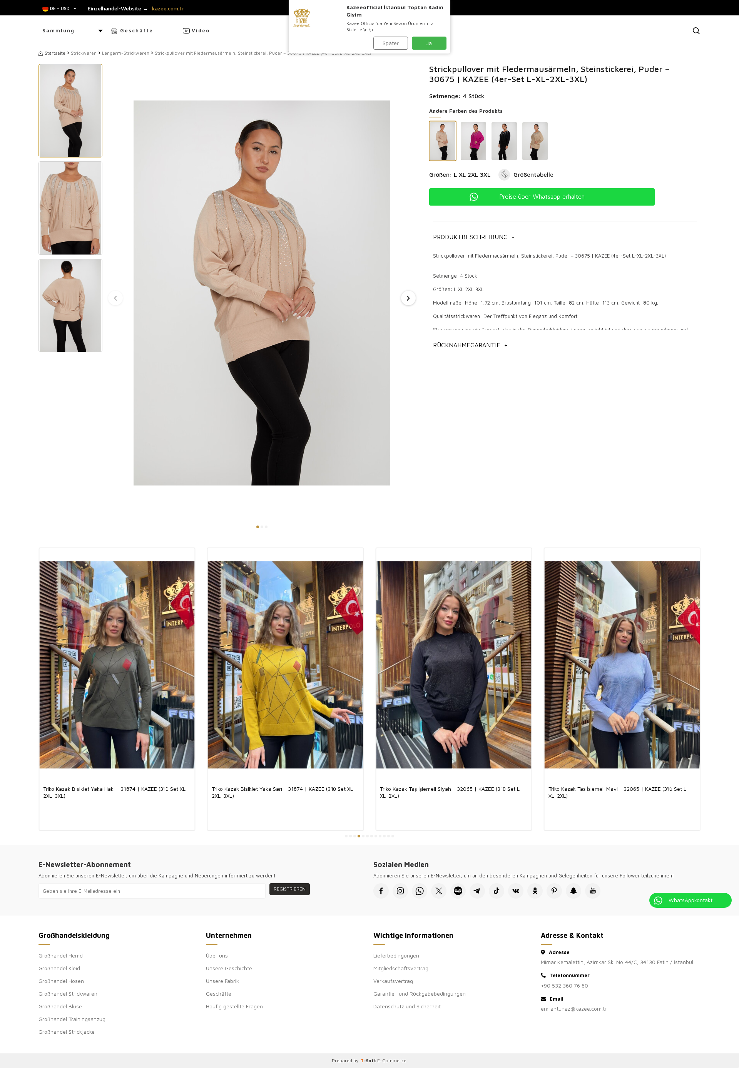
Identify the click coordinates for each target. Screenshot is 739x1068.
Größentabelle (533, 174)
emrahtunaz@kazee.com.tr (574, 1008)
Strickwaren (84, 53)
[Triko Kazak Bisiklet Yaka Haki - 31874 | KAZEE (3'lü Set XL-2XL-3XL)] (117, 664)
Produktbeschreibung (473, 236)
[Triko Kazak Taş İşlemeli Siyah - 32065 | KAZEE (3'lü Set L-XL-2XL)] (454, 664)
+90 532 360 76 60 (564, 985)
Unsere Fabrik (222, 981)
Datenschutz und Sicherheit (407, 1006)
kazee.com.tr (168, 8)
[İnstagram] (400, 891)
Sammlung (58, 30)
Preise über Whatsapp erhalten (542, 196)
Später (391, 43)
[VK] (515, 891)
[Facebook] (381, 891)
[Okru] (535, 891)
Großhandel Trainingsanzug (71, 1019)
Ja (429, 43)
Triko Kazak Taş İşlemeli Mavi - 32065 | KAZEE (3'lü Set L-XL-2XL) (618, 792)
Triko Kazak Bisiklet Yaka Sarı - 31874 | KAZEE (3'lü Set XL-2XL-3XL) (284, 792)
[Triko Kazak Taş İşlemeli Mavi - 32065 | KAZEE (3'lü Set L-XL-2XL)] (622, 664)
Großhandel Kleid (59, 968)
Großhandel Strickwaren (67, 993)
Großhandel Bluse (60, 1006)
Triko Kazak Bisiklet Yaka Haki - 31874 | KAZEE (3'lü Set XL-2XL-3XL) (115, 792)
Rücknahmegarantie (470, 344)
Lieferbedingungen (396, 955)
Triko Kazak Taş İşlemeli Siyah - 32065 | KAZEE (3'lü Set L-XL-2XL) (451, 792)
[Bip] (458, 891)
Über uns (217, 955)
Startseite (55, 53)
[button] (257, 527)
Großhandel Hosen (61, 981)
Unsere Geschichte (229, 968)
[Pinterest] (554, 891)
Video (201, 30)
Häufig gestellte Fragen (234, 1006)
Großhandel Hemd (60, 955)
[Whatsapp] (419, 891)
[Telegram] (477, 891)
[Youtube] (592, 891)
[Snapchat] (573, 891)
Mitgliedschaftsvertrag (400, 968)
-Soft (369, 1060)
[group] (262, 293)
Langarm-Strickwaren (125, 53)
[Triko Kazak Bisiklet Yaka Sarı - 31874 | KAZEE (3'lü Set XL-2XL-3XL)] (285, 664)
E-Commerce (391, 1060)
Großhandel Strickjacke (66, 1031)
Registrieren (290, 889)
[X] (438, 891)
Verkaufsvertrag (393, 981)
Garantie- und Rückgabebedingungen (419, 993)
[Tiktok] (496, 891)
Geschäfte (136, 30)
